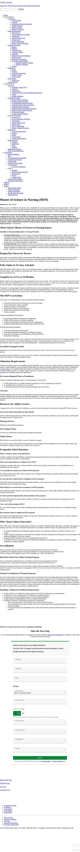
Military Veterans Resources (20, 128)
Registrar (14, 170)
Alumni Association (14, 189)
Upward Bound (12, 82)
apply (3, 369)
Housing (14, 71)
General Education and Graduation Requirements (27, 93)
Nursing (14, 66)
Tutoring (14, 147)
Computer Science (17, 52)
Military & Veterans (18, 29)
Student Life (11, 68)
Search (38, 6)
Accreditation (8, 811)
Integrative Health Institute (20, 61)
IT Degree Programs (18, 112)
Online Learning (17, 27)
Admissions (11, 19)
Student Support (17, 75)
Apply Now (3, 6)
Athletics (6, 182)
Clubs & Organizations (19, 73)
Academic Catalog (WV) (19, 87)
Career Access (16, 77)
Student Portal (30, 6)
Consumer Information (15, 159)
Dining (14, 70)
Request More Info (6, 780)
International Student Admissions (22, 24)
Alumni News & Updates (16, 193)
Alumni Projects (13, 195)
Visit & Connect (13, 6)
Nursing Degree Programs (20, 114)
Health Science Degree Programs (22, 110)
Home (6, 15)
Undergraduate (16, 20)
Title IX (14, 175)
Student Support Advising (20, 172)
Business (14, 49)
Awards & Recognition (19, 138)
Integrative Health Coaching (24, 63)
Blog (9, 156)
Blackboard (15, 144)
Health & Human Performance (21, 56)
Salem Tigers (8, 812)
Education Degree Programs (20, 107)
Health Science (16, 57)
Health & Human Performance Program (24, 108)
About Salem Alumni (14, 188)
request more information (55, 635)
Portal (13, 145)
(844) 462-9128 (5, 783)
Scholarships (16, 36)
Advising (14, 142)
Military (6, 184)
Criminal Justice (17, 50)
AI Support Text (5, 790)
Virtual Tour (15, 80)
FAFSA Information (18, 41)
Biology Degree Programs (20, 100)
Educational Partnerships (15, 181)
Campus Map (16, 91)
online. (7, 369)
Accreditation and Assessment (17, 158)
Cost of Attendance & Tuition (21, 34)
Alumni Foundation (14, 191)
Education (15, 54)
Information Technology (19, 59)
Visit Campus (12, 78)
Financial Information (14, 31)
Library (14, 94)
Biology (14, 47)
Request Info (22, 6)
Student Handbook (17, 96)
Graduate (14, 22)
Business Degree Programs (20, 101)
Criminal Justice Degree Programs (22, 103)
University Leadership (18, 167)
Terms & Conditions (10, 819)
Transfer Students (17, 26)
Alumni (6, 186)
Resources (11, 86)
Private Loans (16, 40)
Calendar (14, 89)
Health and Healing (22, 64)
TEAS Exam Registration (16, 151)
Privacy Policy (8, 817)
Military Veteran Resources (20, 43)
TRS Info (7, 821)
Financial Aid (16, 33)
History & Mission (13, 154)
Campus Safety (16, 177)
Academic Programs (14, 45)
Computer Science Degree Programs (23, 105)
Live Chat (3, 787)
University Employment (15, 163)
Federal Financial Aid (18, 38)
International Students (14, 149)
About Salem (8, 152)
